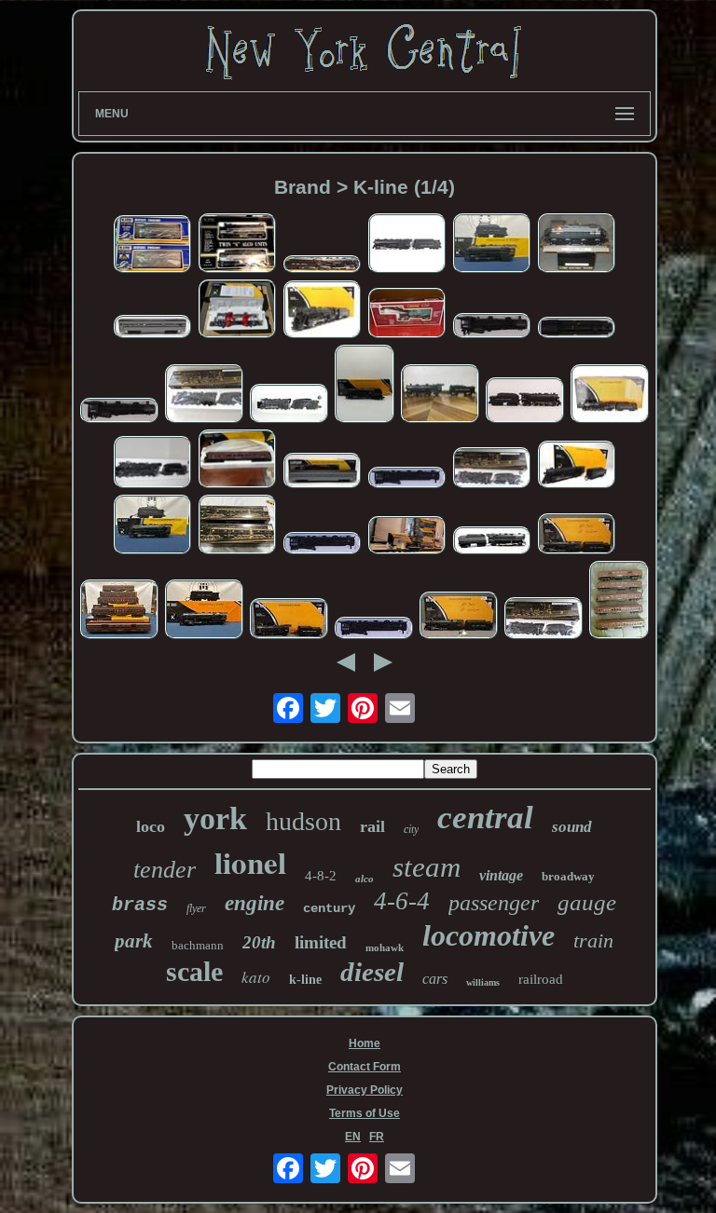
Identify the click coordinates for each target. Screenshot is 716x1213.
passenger (493, 903)
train (593, 940)
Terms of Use (364, 1113)
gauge (587, 902)
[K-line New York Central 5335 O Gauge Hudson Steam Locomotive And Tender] (289, 405)
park (134, 941)
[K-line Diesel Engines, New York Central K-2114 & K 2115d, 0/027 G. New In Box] (152, 245)
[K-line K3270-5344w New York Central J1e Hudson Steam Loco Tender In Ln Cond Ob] (322, 265)
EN (353, 1136)
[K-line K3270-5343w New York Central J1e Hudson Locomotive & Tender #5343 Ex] (406, 244)
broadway (568, 876)
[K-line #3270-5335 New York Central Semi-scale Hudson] (152, 463)
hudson (303, 821)
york (215, 818)
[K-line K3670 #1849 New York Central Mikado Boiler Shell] (119, 412)
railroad (540, 979)
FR (376, 1136)
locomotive (488, 935)
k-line (305, 980)
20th (259, 942)
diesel (372, 972)
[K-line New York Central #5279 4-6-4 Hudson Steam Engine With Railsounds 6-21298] (152, 525)
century (329, 908)
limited (321, 942)
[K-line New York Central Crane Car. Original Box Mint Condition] (406, 314)
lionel (250, 861)
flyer (196, 908)
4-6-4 (402, 901)
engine (254, 903)
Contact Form (364, 1066)
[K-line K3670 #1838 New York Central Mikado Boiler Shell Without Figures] (491, 327)
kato (255, 977)
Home (364, 1043)
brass (140, 905)
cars (435, 979)
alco (364, 878)
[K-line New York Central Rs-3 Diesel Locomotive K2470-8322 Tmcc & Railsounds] (237, 310)
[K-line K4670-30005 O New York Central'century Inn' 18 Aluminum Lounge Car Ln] (322, 472)
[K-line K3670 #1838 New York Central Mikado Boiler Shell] (576, 329)
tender (164, 869)
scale (194, 971)
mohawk (384, 947)
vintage (501, 875)
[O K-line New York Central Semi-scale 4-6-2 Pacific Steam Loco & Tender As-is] (204, 395)
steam (426, 867)
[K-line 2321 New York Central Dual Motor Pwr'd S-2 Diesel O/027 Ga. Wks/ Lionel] (576, 244)
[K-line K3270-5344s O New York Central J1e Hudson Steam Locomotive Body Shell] (406, 479)
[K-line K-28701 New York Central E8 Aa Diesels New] (237, 525)
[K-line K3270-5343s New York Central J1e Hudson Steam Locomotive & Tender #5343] (459, 617)
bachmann (198, 945)
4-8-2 (321, 875)
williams (483, 982)
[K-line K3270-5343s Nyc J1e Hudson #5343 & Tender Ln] (576, 466)
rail (372, 826)
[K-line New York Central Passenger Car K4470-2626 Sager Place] (237, 460)
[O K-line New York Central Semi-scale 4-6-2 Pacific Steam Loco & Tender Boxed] (491, 469)
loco (150, 826)
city (411, 829)
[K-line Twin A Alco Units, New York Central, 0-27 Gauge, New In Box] (237, 244)
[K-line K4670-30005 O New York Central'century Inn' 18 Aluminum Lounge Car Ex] (152, 328)
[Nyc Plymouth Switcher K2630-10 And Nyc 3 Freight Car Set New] (406, 536)
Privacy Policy (364, 1090)
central (485, 817)
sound (572, 827)
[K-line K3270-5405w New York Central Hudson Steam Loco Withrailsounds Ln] (525, 401)
